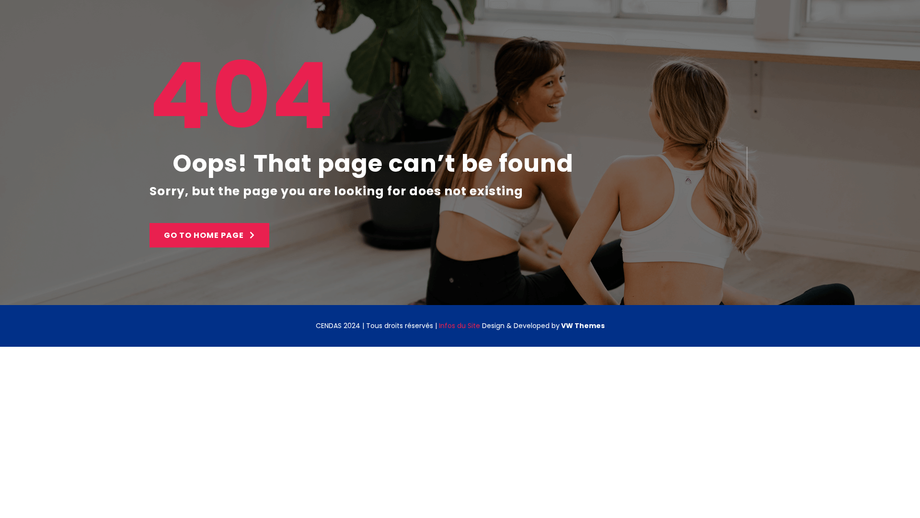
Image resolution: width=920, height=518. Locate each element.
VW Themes (582, 325)
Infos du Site (459, 325)
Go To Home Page (205, 235)
